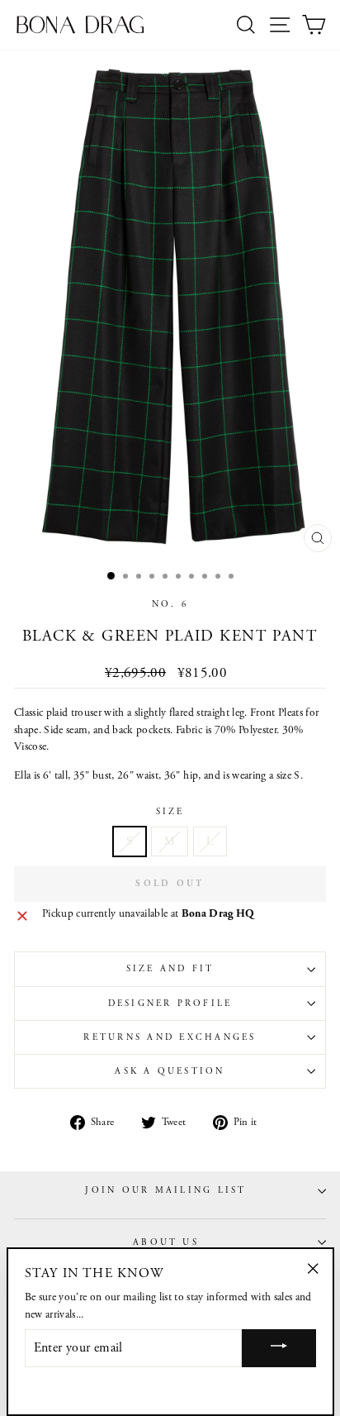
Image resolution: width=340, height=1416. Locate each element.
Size (170, 812)
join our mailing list (165, 1190)
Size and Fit (170, 969)
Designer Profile (170, 1003)
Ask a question (169, 1071)
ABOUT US (166, 1242)
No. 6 (170, 604)
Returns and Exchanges (169, 1037)
